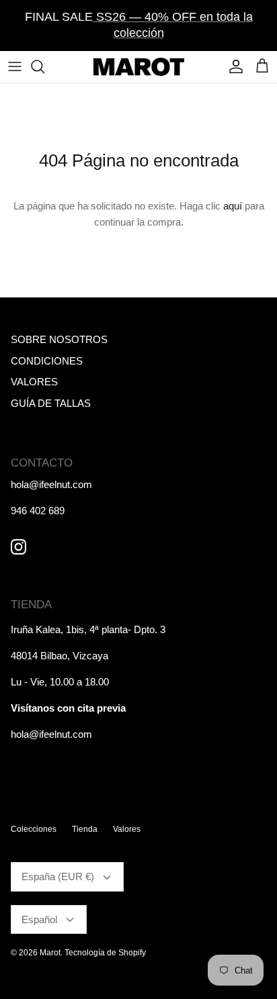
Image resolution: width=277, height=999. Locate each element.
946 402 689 (38, 510)
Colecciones (33, 829)
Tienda (84, 829)
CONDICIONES (47, 361)
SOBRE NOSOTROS (59, 339)
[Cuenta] (232, 66)
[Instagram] (18, 547)
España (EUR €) (58, 876)
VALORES (34, 381)
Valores (127, 829)
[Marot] (138, 67)
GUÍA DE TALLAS (51, 403)
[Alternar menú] (15, 66)
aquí (232, 205)
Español (39, 919)
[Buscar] (44, 66)
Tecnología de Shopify (105, 952)
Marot (50, 952)
